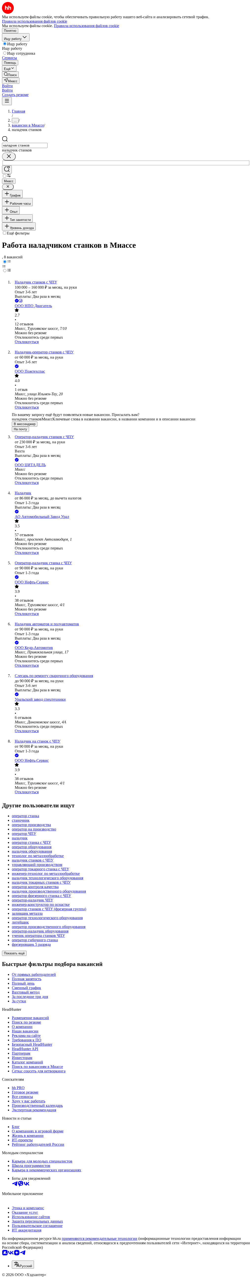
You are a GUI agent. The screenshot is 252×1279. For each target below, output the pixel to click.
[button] (7, 86)
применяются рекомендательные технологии (99, 1238)
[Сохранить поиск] (7, 170)
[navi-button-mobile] (7, 101)
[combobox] (24, 145)
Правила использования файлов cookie (86, 26)
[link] (10, 74)
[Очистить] (9, 156)
